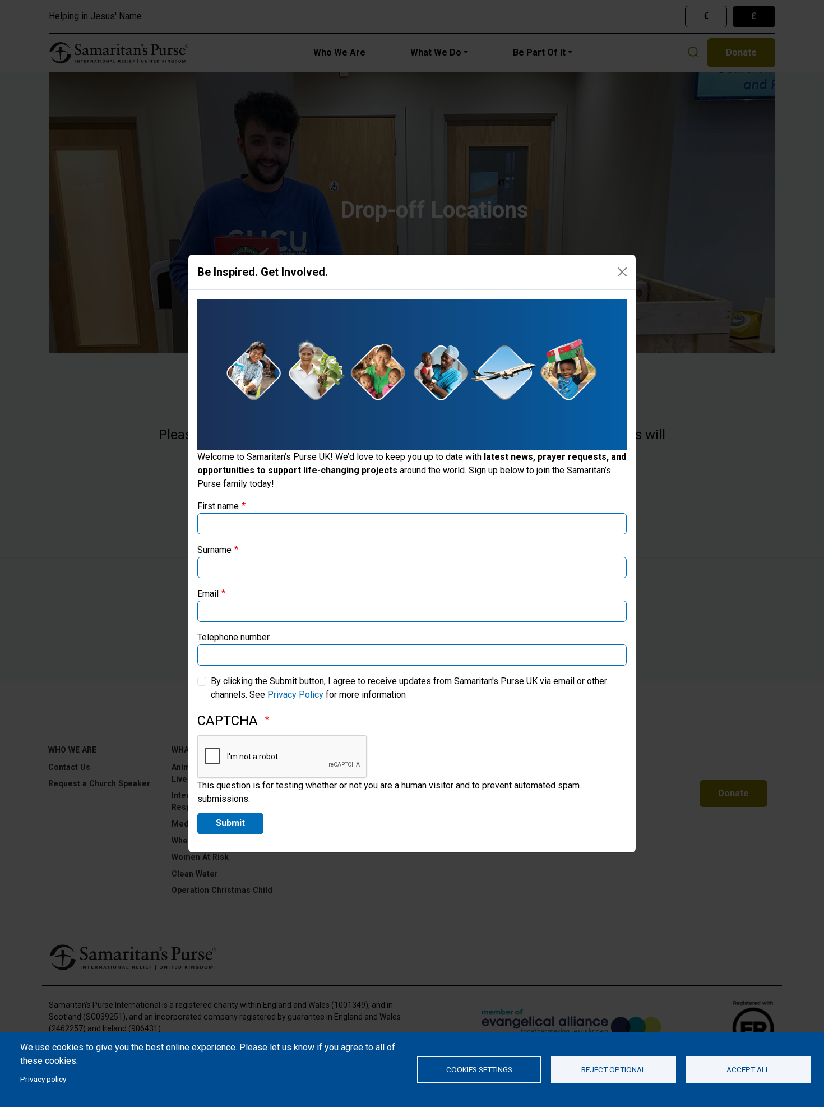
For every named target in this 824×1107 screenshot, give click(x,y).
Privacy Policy (295, 694)
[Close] (622, 272)
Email (208, 593)
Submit (230, 823)
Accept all (748, 1069)
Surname (214, 550)
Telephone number (233, 637)
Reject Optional (613, 1069)
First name (218, 506)
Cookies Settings (479, 1069)
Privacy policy (43, 1078)
